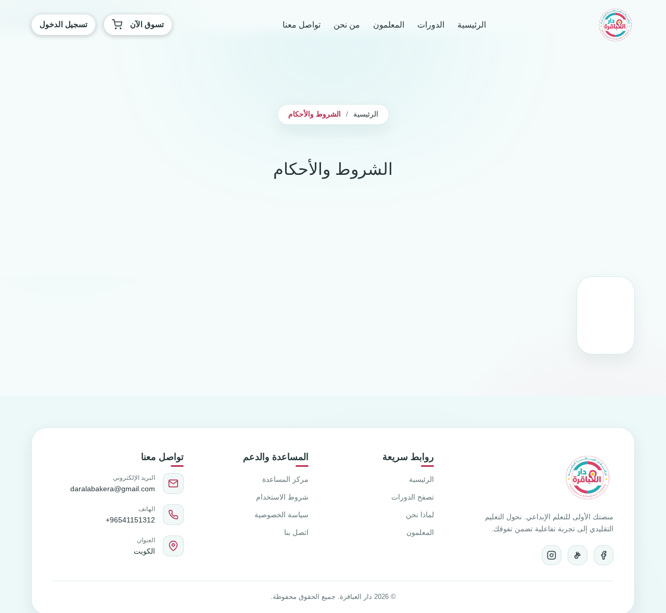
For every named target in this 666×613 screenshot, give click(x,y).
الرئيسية (471, 24)
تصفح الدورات (412, 497)
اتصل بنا (296, 532)
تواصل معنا (302, 24)
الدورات (430, 24)
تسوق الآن (147, 24)
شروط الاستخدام (282, 497)
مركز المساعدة (285, 479)
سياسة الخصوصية (281, 514)
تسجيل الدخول (63, 24)
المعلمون (388, 24)
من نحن (347, 24)
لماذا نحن (420, 514)
